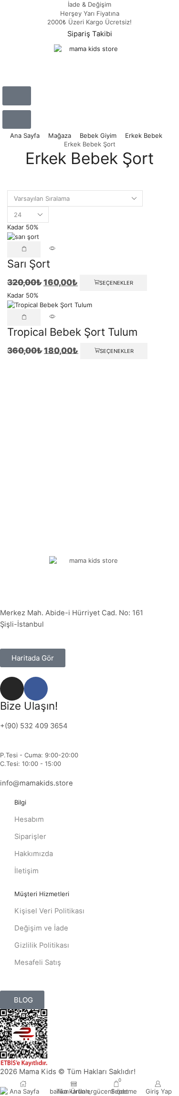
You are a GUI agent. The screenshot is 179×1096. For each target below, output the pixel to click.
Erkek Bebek (143, 135)
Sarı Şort (28, 263)
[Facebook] (36, 689)
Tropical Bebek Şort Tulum (72, 331)
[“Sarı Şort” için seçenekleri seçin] (24, 249)
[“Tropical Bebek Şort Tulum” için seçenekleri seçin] (24, 317)
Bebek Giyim (98, 135)
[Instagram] (12, 689)
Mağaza (59, 135)
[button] (16, 95)
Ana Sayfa (25, 135)
